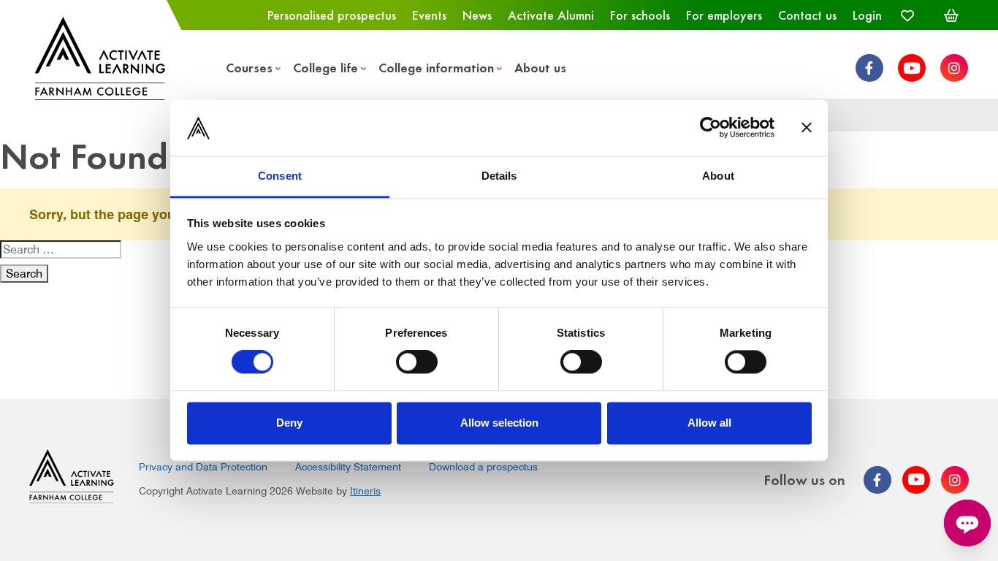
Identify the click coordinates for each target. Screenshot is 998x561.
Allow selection (499, 422)
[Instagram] (954, 68)
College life (325, 67)
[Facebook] (869, 68)
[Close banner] (806, 128)
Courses (249, 67)
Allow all (709, 422)
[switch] (417, 362)
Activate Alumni (551, 14)
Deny (289, 422)
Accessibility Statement (348, 467)
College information (436, 67)
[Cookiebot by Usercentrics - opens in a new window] (710, 128)
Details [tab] (499, 175)
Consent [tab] (280, 175)
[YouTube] (912, 68)
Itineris (365, 491)
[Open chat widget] (967, 523)
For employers (724, 14)
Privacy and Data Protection (203, 467)
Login (867, 14)
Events (429, 14)
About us (540, 67)
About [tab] (718, 175)
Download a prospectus (483, 467)
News (477, 14)
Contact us (807, 14)
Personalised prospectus (331, 14)
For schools (640, 14)
